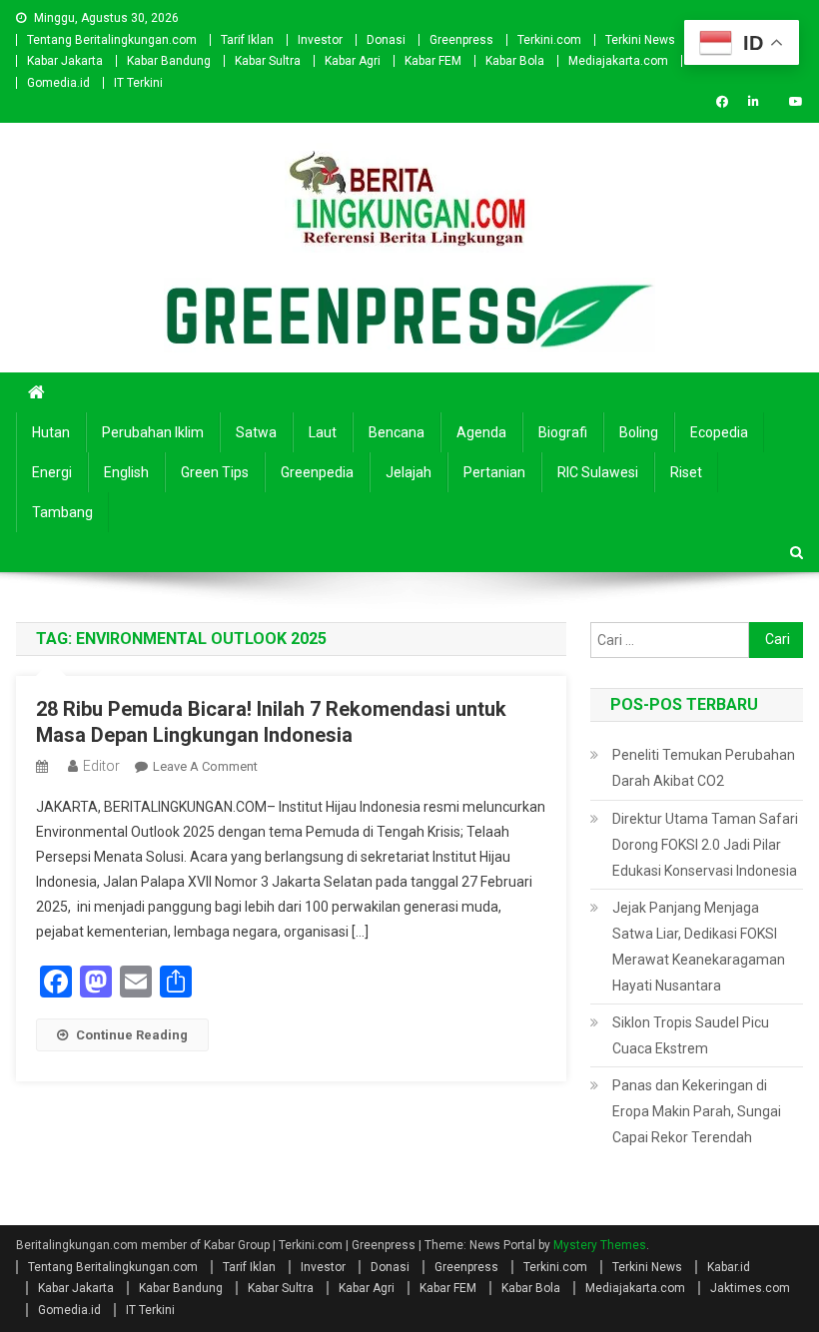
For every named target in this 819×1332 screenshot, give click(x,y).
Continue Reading (132, 1034)
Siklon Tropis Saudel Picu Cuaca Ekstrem (690, 1035)
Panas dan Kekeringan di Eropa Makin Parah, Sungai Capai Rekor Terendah (696, 1111)
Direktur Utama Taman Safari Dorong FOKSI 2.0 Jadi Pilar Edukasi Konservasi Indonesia (705, 845)
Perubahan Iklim (153, 432)
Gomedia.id (58, 83)
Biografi (562, 432)
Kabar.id (728, 1267)
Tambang (62, 512)
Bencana (396, 432)
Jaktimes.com (750, 1288)
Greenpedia (317, 472)
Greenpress (461, 40)
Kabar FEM (433, 61)
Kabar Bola (514, 61)
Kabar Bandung (169, 61)
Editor (101, 766)
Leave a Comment (205, 766)
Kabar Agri (353, 61)
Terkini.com (549, 40)
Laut (323, 432)
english (126, 472)
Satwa (256, 432)
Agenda (481, 432)
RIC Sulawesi (597, 472)
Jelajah (408, 472)
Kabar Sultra (268, 61)
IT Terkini (138, 83)
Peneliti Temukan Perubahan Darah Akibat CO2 (703, 768)
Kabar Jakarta (65, 61)
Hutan (51, 432)
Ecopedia (719, 432)
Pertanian (494, 472)
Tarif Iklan (247, 40)
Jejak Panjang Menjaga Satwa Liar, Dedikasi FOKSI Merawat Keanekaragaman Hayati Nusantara (698, 947)
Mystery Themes (599, 1245)
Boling (638, 432)
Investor (320, 40)
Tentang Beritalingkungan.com (112, 40)
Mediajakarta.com (618, 61)
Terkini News (640, 40)
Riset (686, 472)
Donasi (386, 40)
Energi (52, 472)
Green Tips (215, 472)
